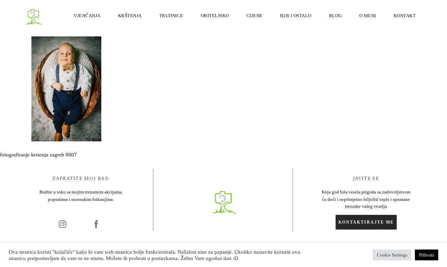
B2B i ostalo (296, 15)
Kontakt (405, 15)
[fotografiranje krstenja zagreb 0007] (66, 139)
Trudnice (171, 15)
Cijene (255, 15)
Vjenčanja (87, 15)
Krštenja (130, 15)
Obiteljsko (215, 15)
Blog (335, 15)
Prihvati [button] (426, 255)
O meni (367, 15)
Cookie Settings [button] (392, 255)
